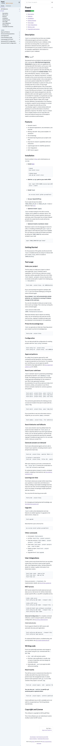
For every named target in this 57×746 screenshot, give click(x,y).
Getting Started (6, 19)
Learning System (5, 35)
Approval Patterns (5, 32)
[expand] (19, 9)
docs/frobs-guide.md (45, 583)
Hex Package (33, 737)
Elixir (36, 159)
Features (4, 16)
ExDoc (33, 741)
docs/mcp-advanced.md (41, 619)
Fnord (2, 10)
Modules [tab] (8, 5)
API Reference (4, 9)
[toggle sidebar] (19, 2)
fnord (2, 1)
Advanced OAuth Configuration (8, 43)
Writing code (5, 24)
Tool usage (4, 21)
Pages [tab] (2, 5)
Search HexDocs (33, 738)
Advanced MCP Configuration (8, 41)
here (34, 205)
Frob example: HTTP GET (7, 39)
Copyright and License (7, 26)
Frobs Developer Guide (6, 37)
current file (45, 737)
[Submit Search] (27, 2)
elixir (33, 164)
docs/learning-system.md (31, 504)
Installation (5, 18)
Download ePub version (43, 738)
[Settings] (52, 2)
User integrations (6, 23)
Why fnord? (5, 15)
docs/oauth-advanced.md (42, 640)
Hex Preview (39, 737)
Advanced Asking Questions (7, 33)
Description (5, 13)
